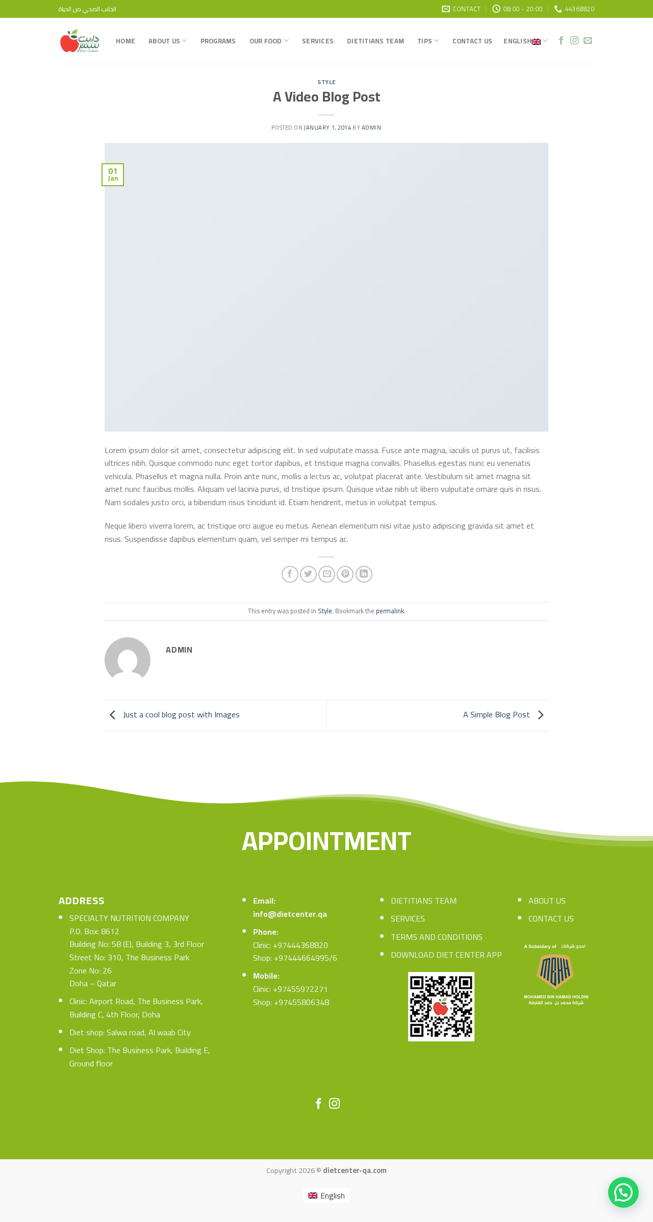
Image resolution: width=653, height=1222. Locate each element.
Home (125, 41)
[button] (623, 1192)
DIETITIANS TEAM (424, 900)
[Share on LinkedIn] (364, 574)
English (518, 41)
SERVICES (408, 918)
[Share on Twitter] (308, 574)
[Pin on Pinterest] (345, 574)
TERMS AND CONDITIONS (437, 936)
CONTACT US (551, 918)
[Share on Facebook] (290, 574)
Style (326, 82)
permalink (390, 611)
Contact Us (473, 41)
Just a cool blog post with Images (180, 714)
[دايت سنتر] (80, 41)
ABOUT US (547, 900)
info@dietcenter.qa (290, 913)
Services (318, 41)
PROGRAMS (218, 41)
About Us (164, 41)
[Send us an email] (588, 40)
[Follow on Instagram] (574, 40)
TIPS (424, 41)
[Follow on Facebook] (561, 40)
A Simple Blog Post (497, 714)
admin (372, 127)
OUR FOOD (265, 41)
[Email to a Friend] (326, 574)
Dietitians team (375, 41)
